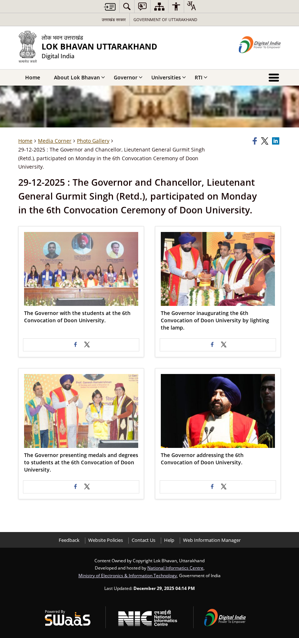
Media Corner (54, 140)
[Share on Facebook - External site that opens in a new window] (75, 344)
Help (169, 540)
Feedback (69, 540)
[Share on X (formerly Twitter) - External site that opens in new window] (87, 344)
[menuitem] (127, 6)
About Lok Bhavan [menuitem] (77, 77)
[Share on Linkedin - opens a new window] (276, 141)
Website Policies (105, 540)
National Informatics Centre (175, 568)
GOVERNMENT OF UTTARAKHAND (165, 19)
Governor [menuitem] (125, 77)
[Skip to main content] (109, 7)
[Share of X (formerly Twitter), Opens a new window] (265, 141)
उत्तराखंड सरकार (114, 19)
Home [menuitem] (32, 77)
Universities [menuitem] (166, 77)
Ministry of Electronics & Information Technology (127, 575)
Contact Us (143, 540)
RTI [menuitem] (198, 77)
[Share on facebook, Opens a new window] (255, 141)
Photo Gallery (93, 140)
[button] (81, 269)
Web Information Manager (212, 540)
